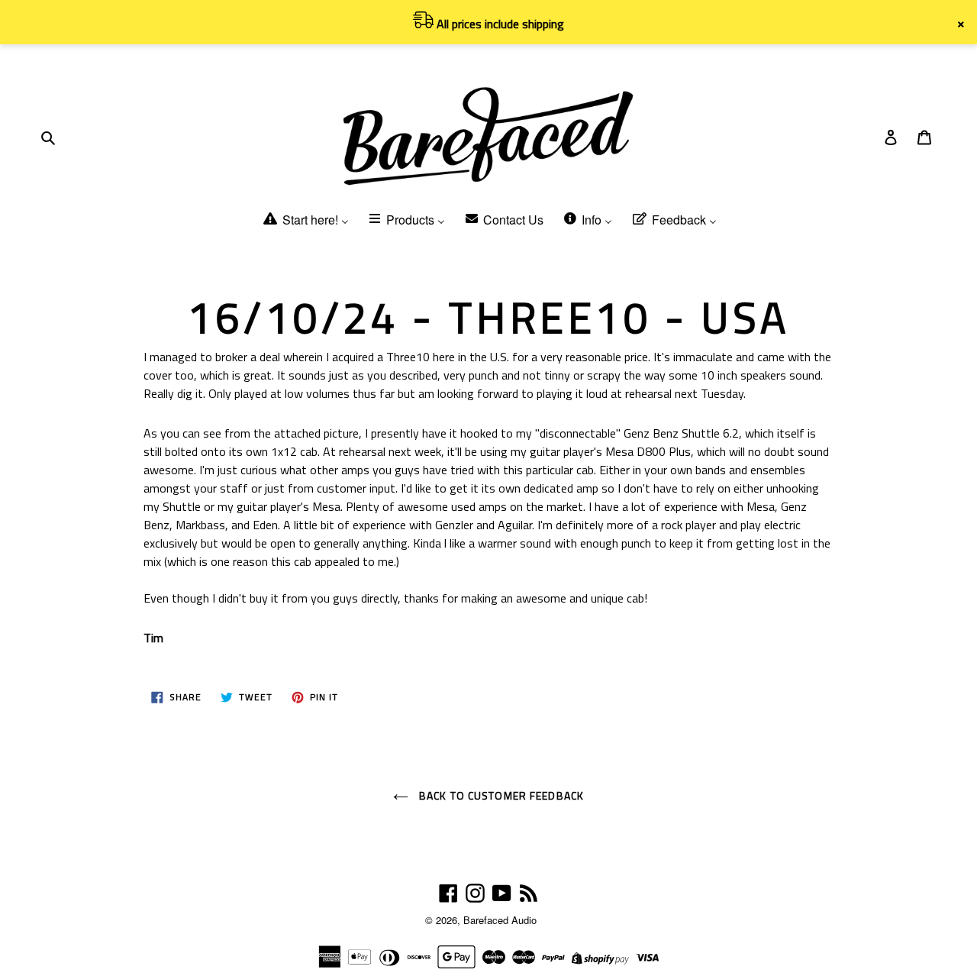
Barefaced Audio (500, 920)
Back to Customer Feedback (500, 795)
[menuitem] (305, 220)
